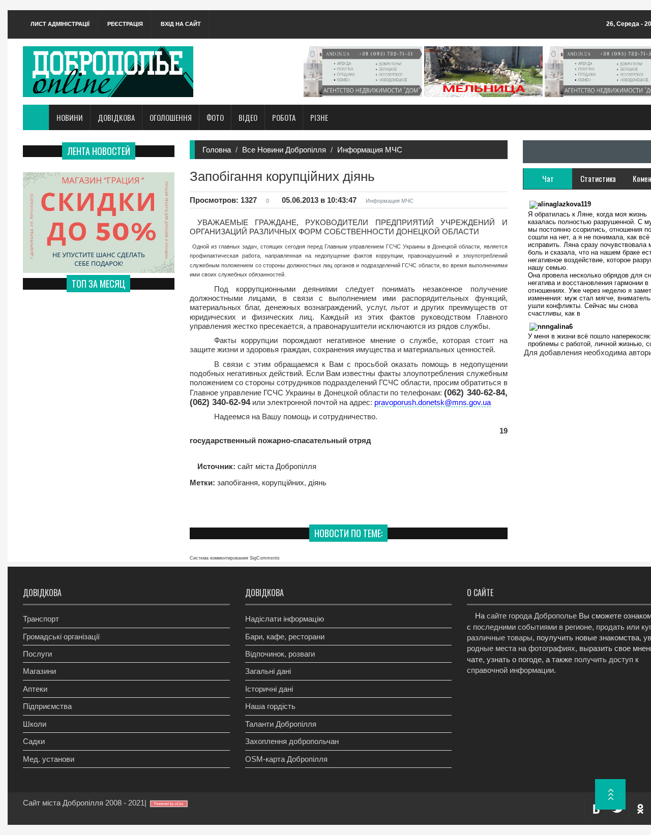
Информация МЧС (369, 149)
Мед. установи (48, 759)
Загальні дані (268, 671)
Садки (34, 741)
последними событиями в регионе (532, 627)
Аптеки (35, 689)
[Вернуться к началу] (610, 794)
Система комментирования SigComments (235, 558)
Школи (34, 724)
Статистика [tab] (598, 178)
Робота (283, 117)
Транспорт (41, 618)
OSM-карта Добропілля (286, 759)
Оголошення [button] (171, 117)
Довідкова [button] (116, 117)
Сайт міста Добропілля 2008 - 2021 (83, 802)
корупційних (283, 482)
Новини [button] (69, 117)
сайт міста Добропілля (275, 466)
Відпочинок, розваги (280, 654)
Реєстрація (125, 24)
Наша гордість (270, 706)
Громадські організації (61, 636)
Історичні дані (269, 689)
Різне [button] (319, 117)
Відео (248, 117)
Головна (216, 149)
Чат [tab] (548, 178)
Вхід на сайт (181, 24)
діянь (317, 482)
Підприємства (47, 706)
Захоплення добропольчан (292, 741)
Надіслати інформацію (284, 618)
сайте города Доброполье (532, 615)
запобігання (237, 482)
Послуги (37, 654)
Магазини (39, 671)
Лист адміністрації (60, 24)
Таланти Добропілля (280, 724)
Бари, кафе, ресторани (284, 636)
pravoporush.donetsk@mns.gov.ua (432, 402)
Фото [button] (215, 117)
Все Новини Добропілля (284, 149)
